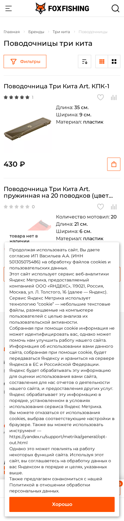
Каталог (8, 8)
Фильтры (30, 61)
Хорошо (62, 504)
